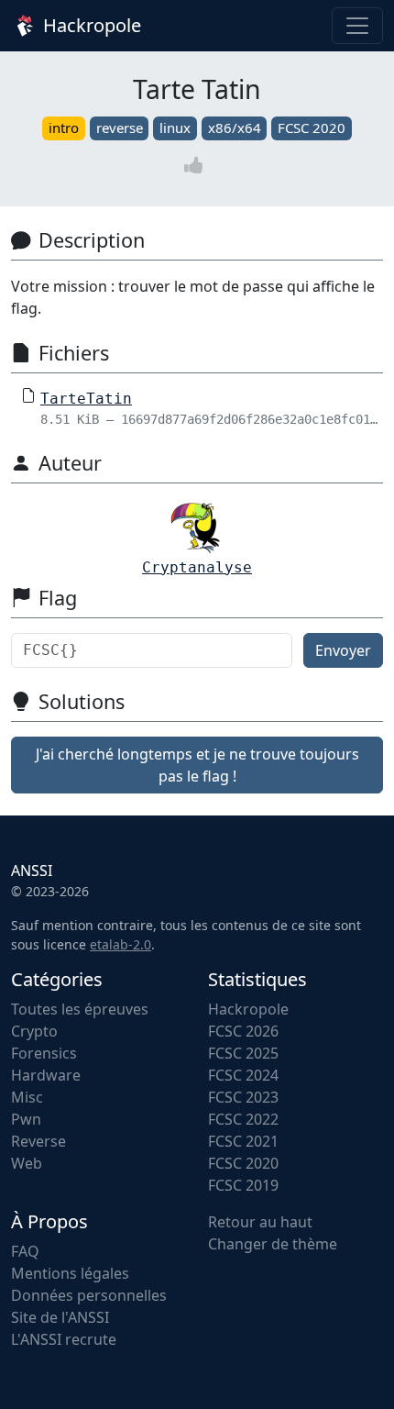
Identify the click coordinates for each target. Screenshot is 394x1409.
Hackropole (89, 25)
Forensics (44, 1053)
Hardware (46, 1075)
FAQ (25, 1251)
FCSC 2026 (243, 1031)
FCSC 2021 (243, 1141)
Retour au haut (260, 1222)
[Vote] (197, 165)
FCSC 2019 (243, 1185)
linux (175, 127)
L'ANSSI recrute (63, 1339)
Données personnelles (89, 1295)
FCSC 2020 (311, 127)
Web (26, 1163)
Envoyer (343, 650)
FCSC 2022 (243, 1119)
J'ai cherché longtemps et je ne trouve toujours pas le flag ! (197, 765)
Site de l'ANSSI (60, 1317)
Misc (27, 1097)
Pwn (26, 1119)
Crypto (34, 1031)
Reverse (38, 1141)
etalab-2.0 (120, 944)
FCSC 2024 (243, 1075)
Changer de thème (272, 1244)
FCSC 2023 (243, 1097)
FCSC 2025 (243, 1053)
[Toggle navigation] (357, 25)
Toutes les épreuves (79, 1009)
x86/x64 (234, 127)
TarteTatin (86, 398)
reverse (119, 127)
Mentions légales (70, 1273)
